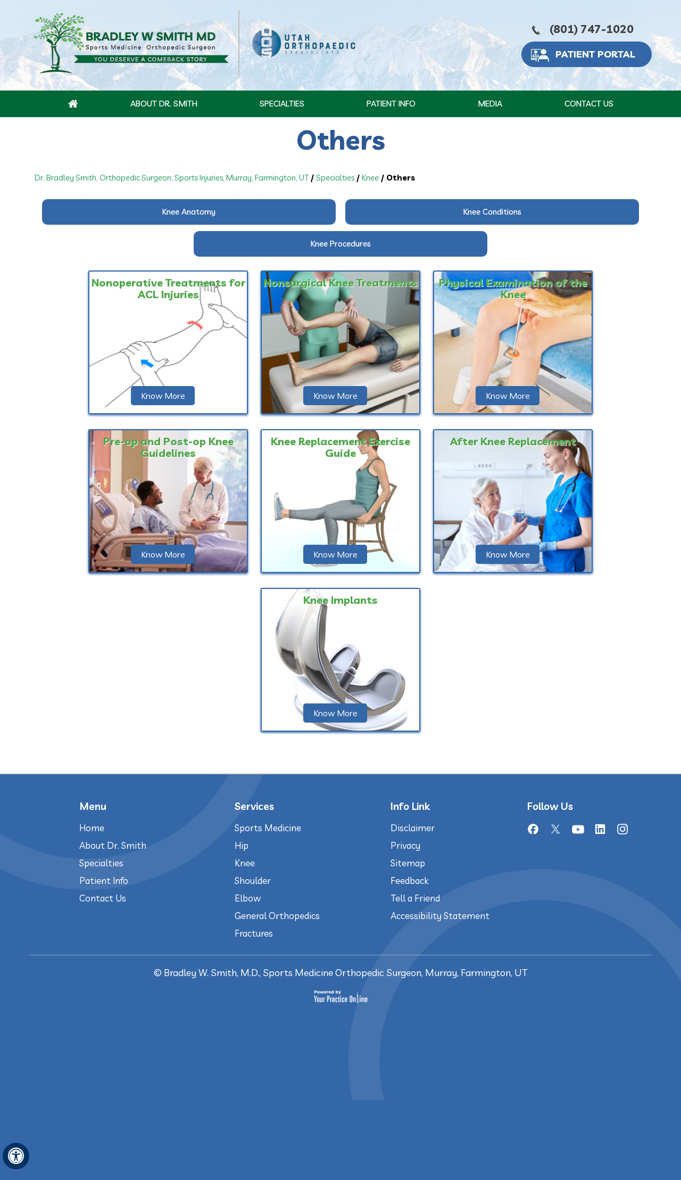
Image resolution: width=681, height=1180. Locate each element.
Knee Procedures (341, 244)
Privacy (405, 845)
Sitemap (408, 862)
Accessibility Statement (440, 915)
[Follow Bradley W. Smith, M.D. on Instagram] (622, 829)
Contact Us (588, 104)
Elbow (248, 898)
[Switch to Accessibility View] (16, 1156)
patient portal (595, 54)
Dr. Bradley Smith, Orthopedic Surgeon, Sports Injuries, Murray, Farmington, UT (172, 178)
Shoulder (253, 880)
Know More (163, 395)
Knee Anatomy (188, 212)
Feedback (409, 880)
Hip (241, 845)
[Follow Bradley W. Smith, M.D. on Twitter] (555, 829)
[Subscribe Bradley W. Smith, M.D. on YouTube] (578, 829)
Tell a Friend (415, 898)
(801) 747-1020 (592, 29)
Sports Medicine (268, 827)
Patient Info (391, 104)
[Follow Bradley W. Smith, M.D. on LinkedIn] (600, 829)
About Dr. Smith (163, 104)
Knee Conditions (492, 212)
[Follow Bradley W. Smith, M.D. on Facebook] (533, 829)
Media (490, 104)
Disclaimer (413, 827)
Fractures (254, 933)
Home (91, 827)
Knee (370, 178)
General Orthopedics (277, 915)
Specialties (282, 104)
